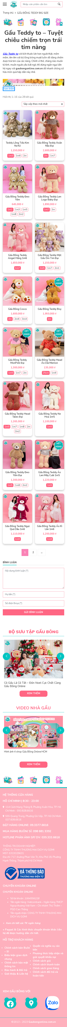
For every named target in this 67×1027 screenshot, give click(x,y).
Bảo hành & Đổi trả (15, 970)
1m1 (10, 209)
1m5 (25, 209)
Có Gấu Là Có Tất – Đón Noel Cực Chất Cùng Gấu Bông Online (32, 684)
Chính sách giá (42, 961)
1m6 (18, 155)
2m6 (17, 318)
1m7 (52, 155)
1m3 (10, 155)
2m (25, 155)
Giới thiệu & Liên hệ (16, 974)
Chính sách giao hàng (46, 968)
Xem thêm (33, 693)
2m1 (57, 268)
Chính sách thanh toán (46, 964)
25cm (46, 372)
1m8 (13, 214)
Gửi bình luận (33, 612)
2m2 (21, 214)
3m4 (24, 318)
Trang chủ (8, 12)
